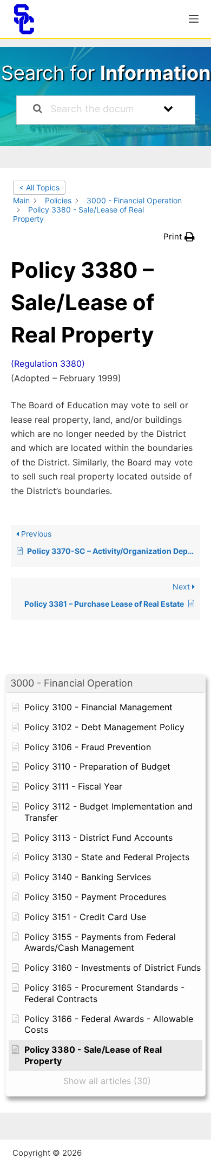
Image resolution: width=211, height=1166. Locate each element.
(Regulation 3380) (48, 363)
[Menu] (194, 19)
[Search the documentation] (37, 110)
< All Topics (39, 187)
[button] (105, 683)
